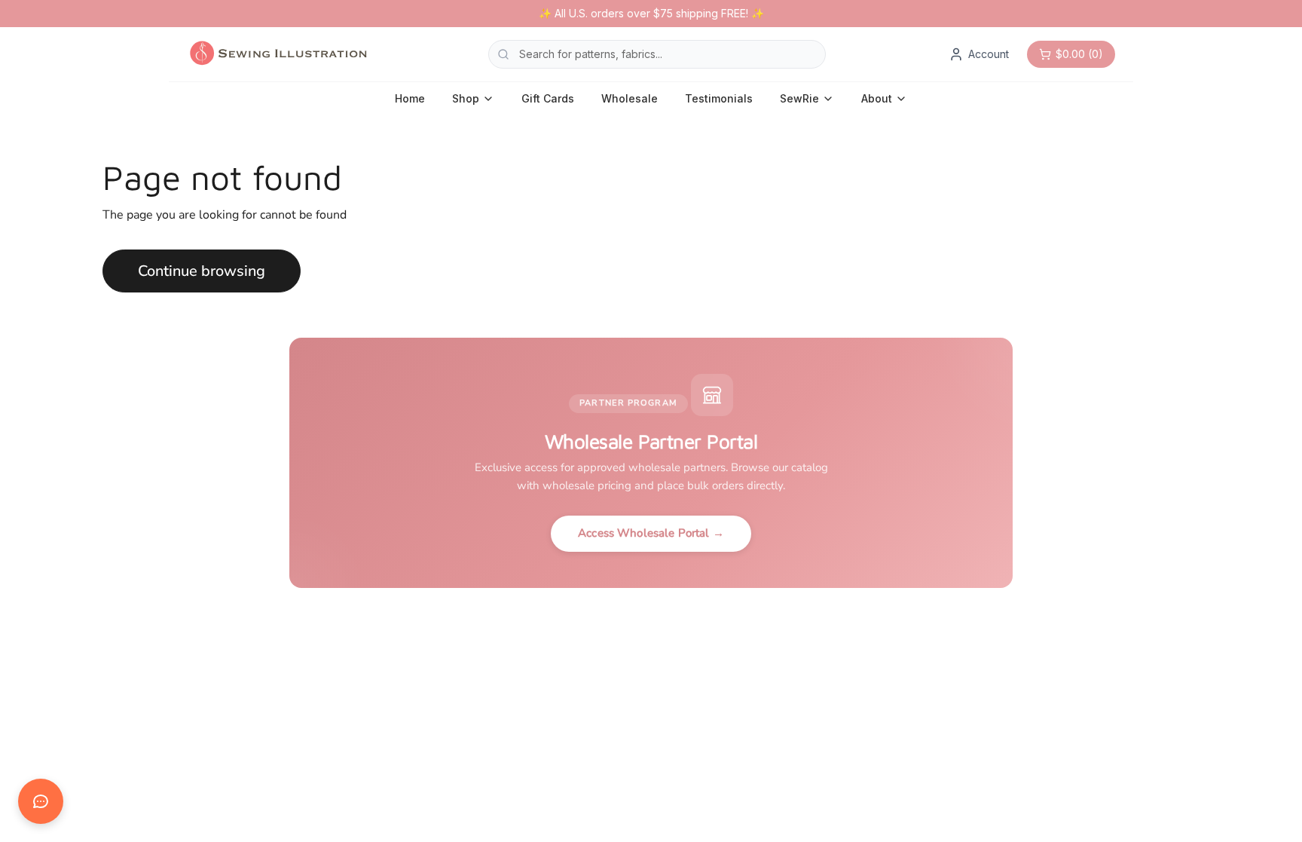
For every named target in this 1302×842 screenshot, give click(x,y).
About (876, 98)
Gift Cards (547, 98)
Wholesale (629, 98)
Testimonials (719, 98)
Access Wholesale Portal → (651, 532)
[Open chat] (40, 801)
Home (410, 98)
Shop (465, 98)
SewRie (799, 98)
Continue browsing (201, 271)
